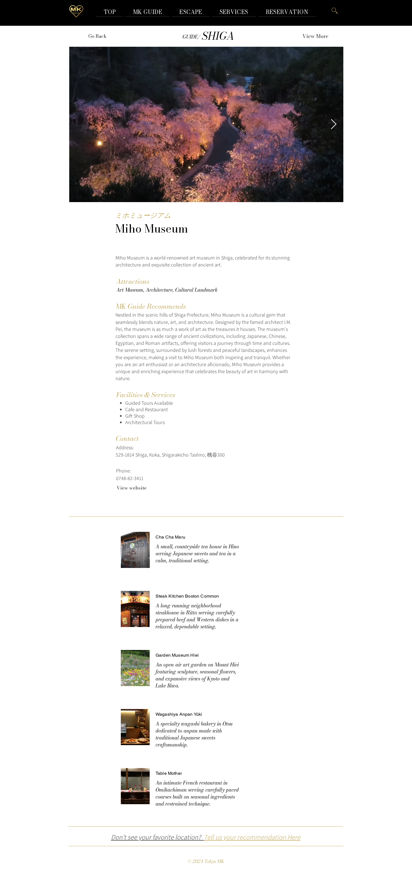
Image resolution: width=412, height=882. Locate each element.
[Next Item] (333, 124)
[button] (287, 12)
